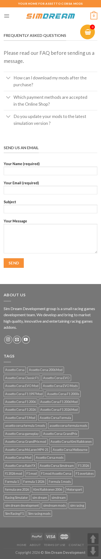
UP (93, 538)
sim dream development (22, 505)
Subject (10, 202)
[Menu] (7, 16)
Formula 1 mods (60, 482)
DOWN (93, 551)
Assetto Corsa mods (49, 457)
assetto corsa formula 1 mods (25, 426)
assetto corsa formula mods (68, 426)
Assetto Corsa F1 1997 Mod (24, 394)
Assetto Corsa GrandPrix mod (25, 442)
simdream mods (54, 505)
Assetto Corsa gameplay (22, 434)
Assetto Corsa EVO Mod (21, 386)
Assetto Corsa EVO (56, 378)
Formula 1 (12, 482)
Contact (76, 545)
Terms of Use (55, 545)
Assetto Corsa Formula (55, 418)
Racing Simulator (16, 498)
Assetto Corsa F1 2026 (20, 410)
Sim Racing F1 (14, 514)
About (35, 545)
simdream (58, 498)
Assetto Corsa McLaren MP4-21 (26, 450)
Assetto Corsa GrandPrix (60, 434)
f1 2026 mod (13, 473)
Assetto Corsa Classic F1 (22, 378)
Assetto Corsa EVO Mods (60, 386)
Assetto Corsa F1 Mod (20, 418)
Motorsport (74, 489)
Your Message (15, 221)
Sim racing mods (39, 514)
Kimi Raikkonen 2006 (47, 489)
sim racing (77, 505)
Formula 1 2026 (33, 482)
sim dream (39, 498)
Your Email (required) (21, 183)
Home (21, 545)
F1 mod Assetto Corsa (56, 473)
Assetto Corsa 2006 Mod (46, 370)
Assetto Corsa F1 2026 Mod (59, 410)
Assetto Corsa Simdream (57, 466)
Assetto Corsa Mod (18, 457)
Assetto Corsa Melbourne (70, 450)
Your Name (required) (22, 164)
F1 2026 (83, 466)
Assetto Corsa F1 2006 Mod (59, 402)
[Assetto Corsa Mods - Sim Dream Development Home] (50, 16)
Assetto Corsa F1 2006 (20, 402)
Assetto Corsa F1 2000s (63, 394)
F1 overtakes (85, 473)
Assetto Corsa (15, 370)
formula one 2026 (17, 489)
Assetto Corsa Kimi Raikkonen (71, 442)
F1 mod (31, 473)
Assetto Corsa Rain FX (20, 466)
